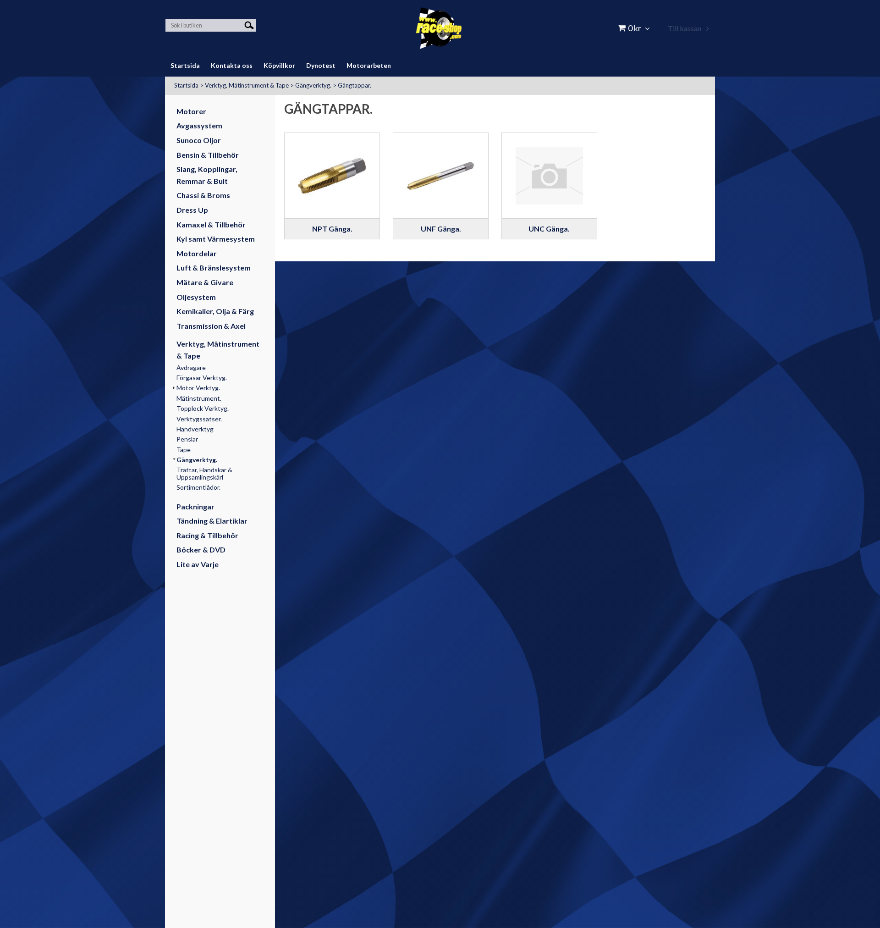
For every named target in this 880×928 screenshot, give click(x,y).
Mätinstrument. (198, 398)
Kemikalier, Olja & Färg (215, 311)
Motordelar (196, 253)
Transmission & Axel (211, 325)
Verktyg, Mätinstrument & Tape (247, 85)
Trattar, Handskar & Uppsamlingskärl (204, 473)
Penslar (187, 439)
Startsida (186, 85)
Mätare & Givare (204, 282)
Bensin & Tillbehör (207, 154)
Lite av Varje (197, 564)
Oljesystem (196, 297)
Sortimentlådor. (198, 487)
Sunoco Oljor (198, 140)
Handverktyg (195, 429)
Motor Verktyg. (198, 388)
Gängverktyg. (313, 85)
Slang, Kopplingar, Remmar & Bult (206, 175)
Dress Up (192, 209)
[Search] (249, 24)
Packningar (195, 506)
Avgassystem (199, 125)
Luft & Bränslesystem (213, 267)
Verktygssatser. (199, 419)
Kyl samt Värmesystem (215, 238)
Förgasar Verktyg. (201, 377)
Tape (183, 449)
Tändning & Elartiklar (212, 520)
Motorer (191, 111)
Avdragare (191, 367)
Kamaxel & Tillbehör (211, 224)
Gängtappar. (354, 85)
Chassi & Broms (203, 195)
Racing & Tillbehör (207, 535)
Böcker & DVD (201, 549)
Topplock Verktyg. (202, 408)
